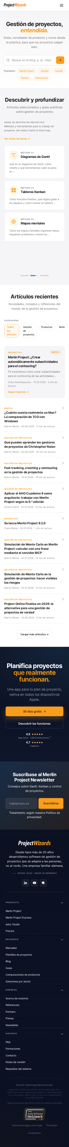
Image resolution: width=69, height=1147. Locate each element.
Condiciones (34, 1133)
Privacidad (51, 1125)
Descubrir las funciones (34, 723)
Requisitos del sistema (18, 1068)
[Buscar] (60, 60)
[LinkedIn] (25, 882)
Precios (10, 930)
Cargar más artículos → (35, 634)
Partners (10, 1011)
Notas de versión (15, 1062)
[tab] (24, 275)
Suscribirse (51, 803)
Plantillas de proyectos (19, 954)
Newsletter (12, 1025)
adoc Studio (13, 924)
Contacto (11, 1055)
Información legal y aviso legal (27, 1125)
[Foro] (43, 882)
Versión (44, 71)
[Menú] (61, 5)
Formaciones (13, 1048)
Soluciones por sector (18, 981)
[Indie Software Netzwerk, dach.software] (34, 1114)
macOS (59, 71)
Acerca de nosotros (17, 998)
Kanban (25, 78)
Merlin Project (27, 71)
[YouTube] (34, 882)
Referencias (42, 78)
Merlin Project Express (18, 917)
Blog (8, 961)
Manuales (11, 947)
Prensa (10, 1018)
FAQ (8, 1042)
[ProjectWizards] (34, 843)
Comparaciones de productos (23, 974)
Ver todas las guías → (17, 138)
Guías (9, 968)
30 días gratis (32, 711)
